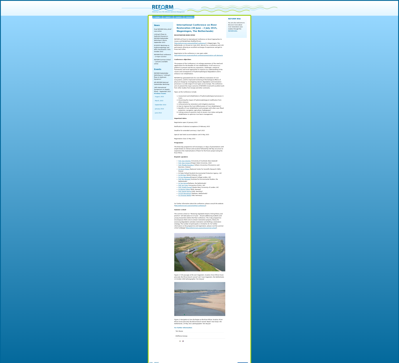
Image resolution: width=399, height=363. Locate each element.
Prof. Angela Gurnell (185, 187)
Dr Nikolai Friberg (184, 189)
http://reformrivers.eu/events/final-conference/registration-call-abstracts (198, 55)
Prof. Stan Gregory (184, 163)
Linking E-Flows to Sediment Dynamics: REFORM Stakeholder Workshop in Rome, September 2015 (161, 38)
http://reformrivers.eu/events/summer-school (201, 228)
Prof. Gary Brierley (184, 161)
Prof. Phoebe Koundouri (186, 165)
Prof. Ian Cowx (183, 185)
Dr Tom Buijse (183, 183)
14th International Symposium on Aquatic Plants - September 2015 (162, 89)
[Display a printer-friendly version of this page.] (180, 341)
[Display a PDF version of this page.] (183, 341)
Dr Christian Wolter (184, 195)
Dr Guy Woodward (184, 177)
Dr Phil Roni (182, 175)
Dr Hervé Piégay (184, 169)
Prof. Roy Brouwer (184, 179)
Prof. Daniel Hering (184, 191)
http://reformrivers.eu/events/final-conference (190, 43)
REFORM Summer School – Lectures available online (162, 62)
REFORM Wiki (234, 19)
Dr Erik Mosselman (184, 193)
